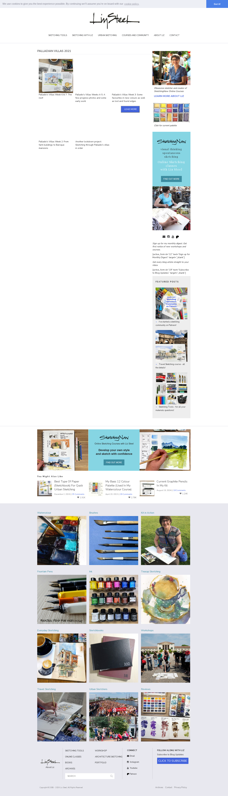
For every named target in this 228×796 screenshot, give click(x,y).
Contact (175, 35)
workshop (101, 750)
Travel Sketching (46, 689)
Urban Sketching (107, 35)
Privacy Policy (180, 787)
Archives (159, 787)
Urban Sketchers (98, 689)
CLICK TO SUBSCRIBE (172, 761)
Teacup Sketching (150, 571)
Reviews (145, 689)
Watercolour (44, 512)
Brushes (93, 512)
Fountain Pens (45, 571)
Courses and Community (135, 35)
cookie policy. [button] (131, 4)
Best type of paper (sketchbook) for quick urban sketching (68, 485)
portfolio (100, 762)
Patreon (133, 774)
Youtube (133, 768)
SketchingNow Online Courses (169, 91)
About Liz (159, 35)
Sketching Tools (57, 35)
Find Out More (171, 178)
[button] (111, 776)
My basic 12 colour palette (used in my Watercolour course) (118, 485)
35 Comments (78, 494)
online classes (73, 756)
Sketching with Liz (82, 35)
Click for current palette (165, 125)
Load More (130, 109)
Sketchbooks (96, 630)
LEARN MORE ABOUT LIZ (169, 96)
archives (70, 768)
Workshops (147, 630)
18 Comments (179, 490)
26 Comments (126, 494)
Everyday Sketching (48, 630)
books (68, 762)
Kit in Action (147, 512)
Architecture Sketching (107, 756)
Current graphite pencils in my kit (172, 483)
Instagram (134, 762)
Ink (90, 571)
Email (132, 756)
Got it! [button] (217, 4)
